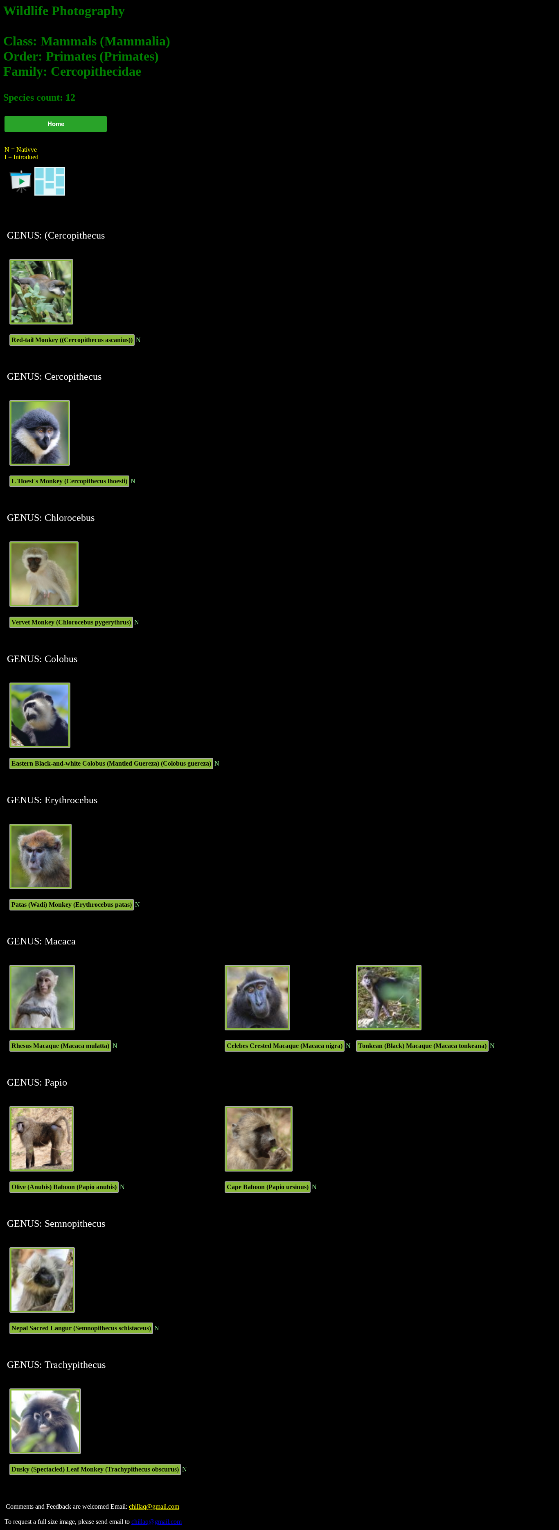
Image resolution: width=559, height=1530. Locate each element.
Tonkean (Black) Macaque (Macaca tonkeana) (422, 1045)
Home (55, 123)
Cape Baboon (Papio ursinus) (268, 1186)
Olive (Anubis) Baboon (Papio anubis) (64, 1186)
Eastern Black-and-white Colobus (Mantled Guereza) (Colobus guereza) (111, 763)
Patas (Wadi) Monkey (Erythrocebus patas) (71, 904)
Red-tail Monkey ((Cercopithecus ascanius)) (72, 339)
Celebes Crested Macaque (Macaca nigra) (285, 1045)
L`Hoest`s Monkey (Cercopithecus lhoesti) (69, 481)
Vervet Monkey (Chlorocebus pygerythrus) (71, 622)
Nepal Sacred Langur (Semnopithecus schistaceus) (81, 1328)
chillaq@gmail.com (154, 1506)
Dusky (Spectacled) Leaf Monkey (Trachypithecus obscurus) (95, 1469)
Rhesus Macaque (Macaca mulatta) (60, 1045)
